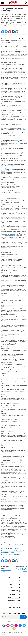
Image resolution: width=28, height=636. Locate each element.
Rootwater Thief (22, 190)
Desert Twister (12, 552)
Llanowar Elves (6, 544)
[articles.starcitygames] (14, 628)
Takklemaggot (15, 135)
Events (10, 584)
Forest (9, 47)
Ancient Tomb (13, 554)
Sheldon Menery (19, 140)
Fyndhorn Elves (14, 544)
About (10, 604)
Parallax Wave (20, 168)
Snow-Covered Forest (10, 234)
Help (9, 597)
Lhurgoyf (11, 112)
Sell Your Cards (13, 591)
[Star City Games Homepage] (14, 2)
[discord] (12, 625)
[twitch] (4, 625)
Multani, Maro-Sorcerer (14, 548)
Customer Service (13, 600)
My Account (11, 594)
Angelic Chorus (10, 169)
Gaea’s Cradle (5, 554)
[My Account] (26, 3)
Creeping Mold (4, 552)
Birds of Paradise (22, 544)
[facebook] (20, 625)
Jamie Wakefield (12, 284)
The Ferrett (16, 209)
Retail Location (13, 607)
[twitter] (24, 625)
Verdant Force (19, 547)
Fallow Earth (5, 550)
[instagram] (16, 625)
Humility (2, 169)
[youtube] (8, 625)
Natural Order (5, 547)
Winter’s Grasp (19, 550)
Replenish (3, 170)
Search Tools (12, 581)
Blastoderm (12, 547)
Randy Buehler (11, 431)
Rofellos (7, 158)
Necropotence (22, 129)
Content (10, 587)
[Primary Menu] (2, 2)
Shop (9, 577)
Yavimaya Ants (4, 548)
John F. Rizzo (5, 28)
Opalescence (12, 168)
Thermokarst (12, 550)
